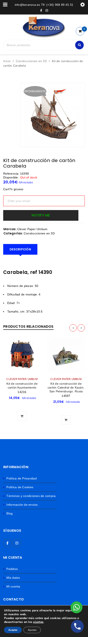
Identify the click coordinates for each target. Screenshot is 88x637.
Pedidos (12, 569)
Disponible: (11, 177)
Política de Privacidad (21, 478)
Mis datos (13, 577)
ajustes (38, 622)
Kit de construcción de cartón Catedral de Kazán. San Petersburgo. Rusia (66, 387)
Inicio (7, 61)
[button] (22, 405)
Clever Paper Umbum (32, 229)
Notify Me (41, 215)
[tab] (20, 249)
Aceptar (13, 630)
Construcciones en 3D (31, 61)
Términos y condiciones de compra (31, 496)
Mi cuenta (13, 586)
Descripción (20, 249)
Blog (9, 513)
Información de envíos (22, 504)
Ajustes (32, 630)
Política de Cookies (19, 487)
